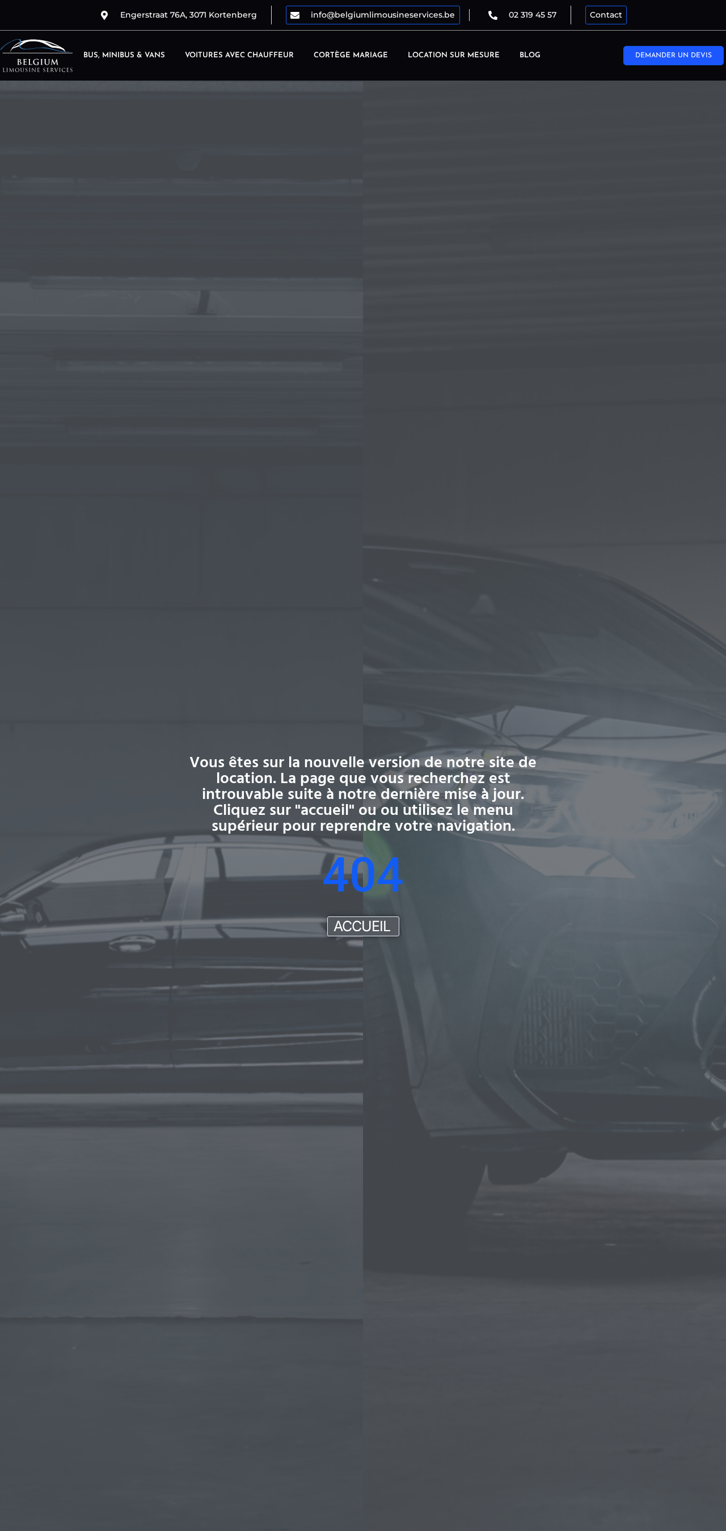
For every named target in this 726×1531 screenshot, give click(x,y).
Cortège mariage (351, 55)
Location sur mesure (454, 55)
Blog (530, 55)
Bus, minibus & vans (124, 55)
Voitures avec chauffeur (239, 55)
